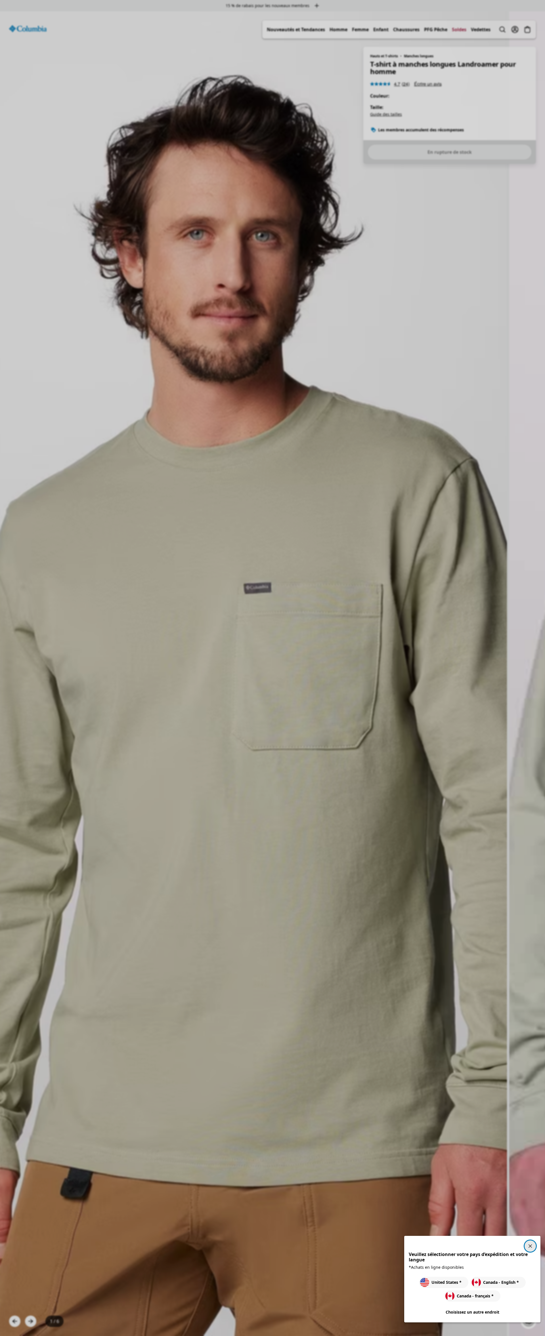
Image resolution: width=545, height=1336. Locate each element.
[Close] (530, 1246)
